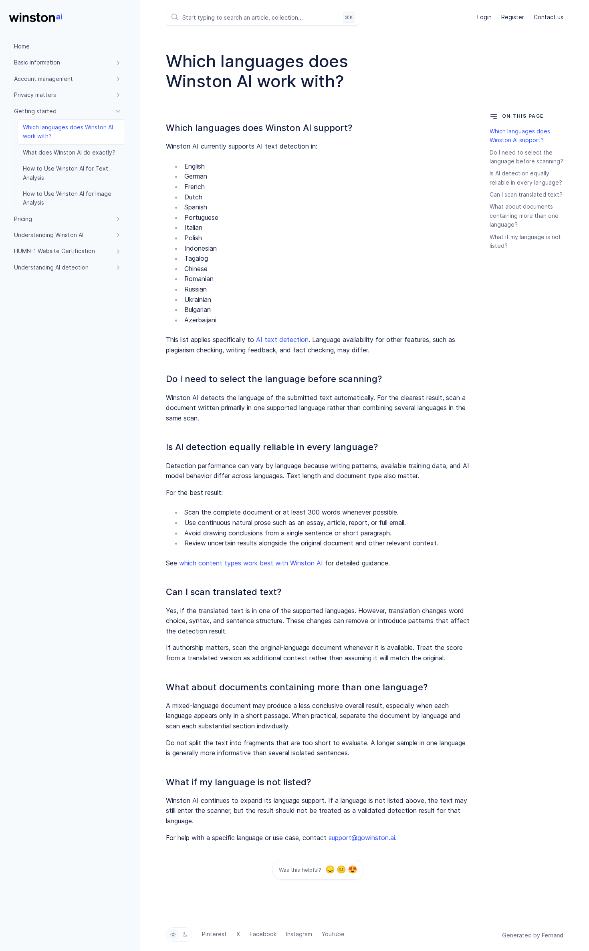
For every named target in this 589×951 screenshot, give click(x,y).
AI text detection (282, 340)
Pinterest (214, 934)
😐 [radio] (341, 870)
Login (484, 17)
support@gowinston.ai (362, 838)
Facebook (263, 934)
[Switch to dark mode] (185, 935)
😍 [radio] (352, 870)
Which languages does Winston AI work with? (68, 131)
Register (512, 17)
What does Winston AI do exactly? (69, 152)
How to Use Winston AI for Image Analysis (67, 198)
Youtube (333, 934)
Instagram (299, 934)
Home (22, 46)
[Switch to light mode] (173, 935)
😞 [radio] (330, 870)
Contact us (548, 17)
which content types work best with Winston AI (251, 563)
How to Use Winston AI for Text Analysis (65, 173)
